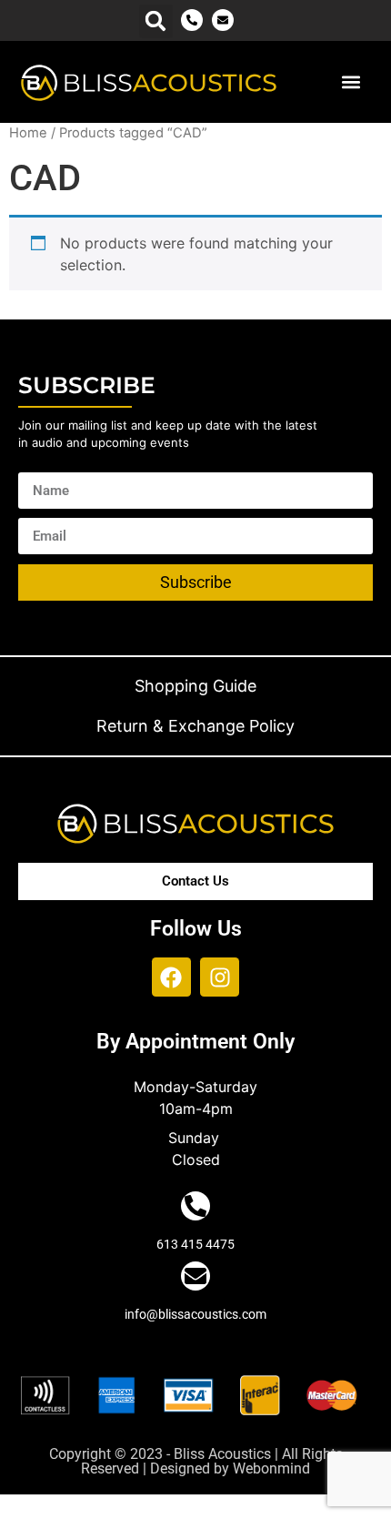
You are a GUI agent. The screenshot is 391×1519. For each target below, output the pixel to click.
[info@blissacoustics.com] (195, 1276)
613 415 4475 (195, 1244)
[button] (156, 21)
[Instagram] (219, 977)
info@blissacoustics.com (195, 1314)
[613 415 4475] (195, 1205)
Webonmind (271, 1468)
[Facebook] (171, 977)
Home (28, 133)
